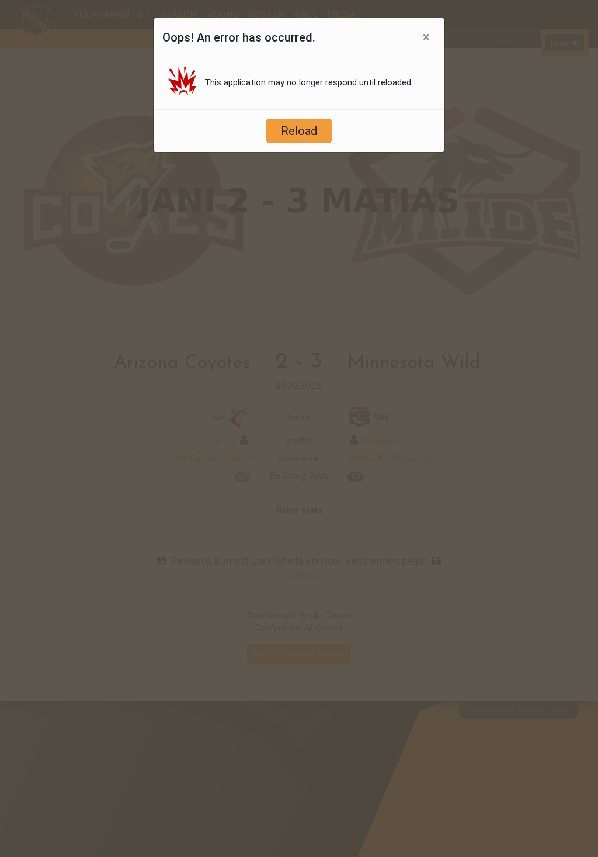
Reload (299, 131)
